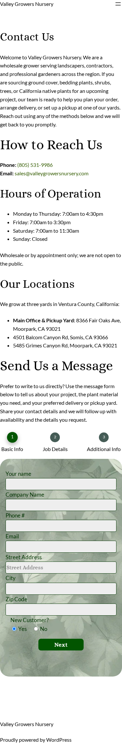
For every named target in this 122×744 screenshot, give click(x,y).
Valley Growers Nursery (26, 4)
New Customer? (29, 620)
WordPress (59, 740)
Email (12, 536)
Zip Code (16, 599)
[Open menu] (118, 4)
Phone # (15, 515)
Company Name (25, 494)
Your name (18, 473)
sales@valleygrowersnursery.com (51, 173)
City (11, 578)
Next (61, 644)
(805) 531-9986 (35, 165)
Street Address (24, 557)
